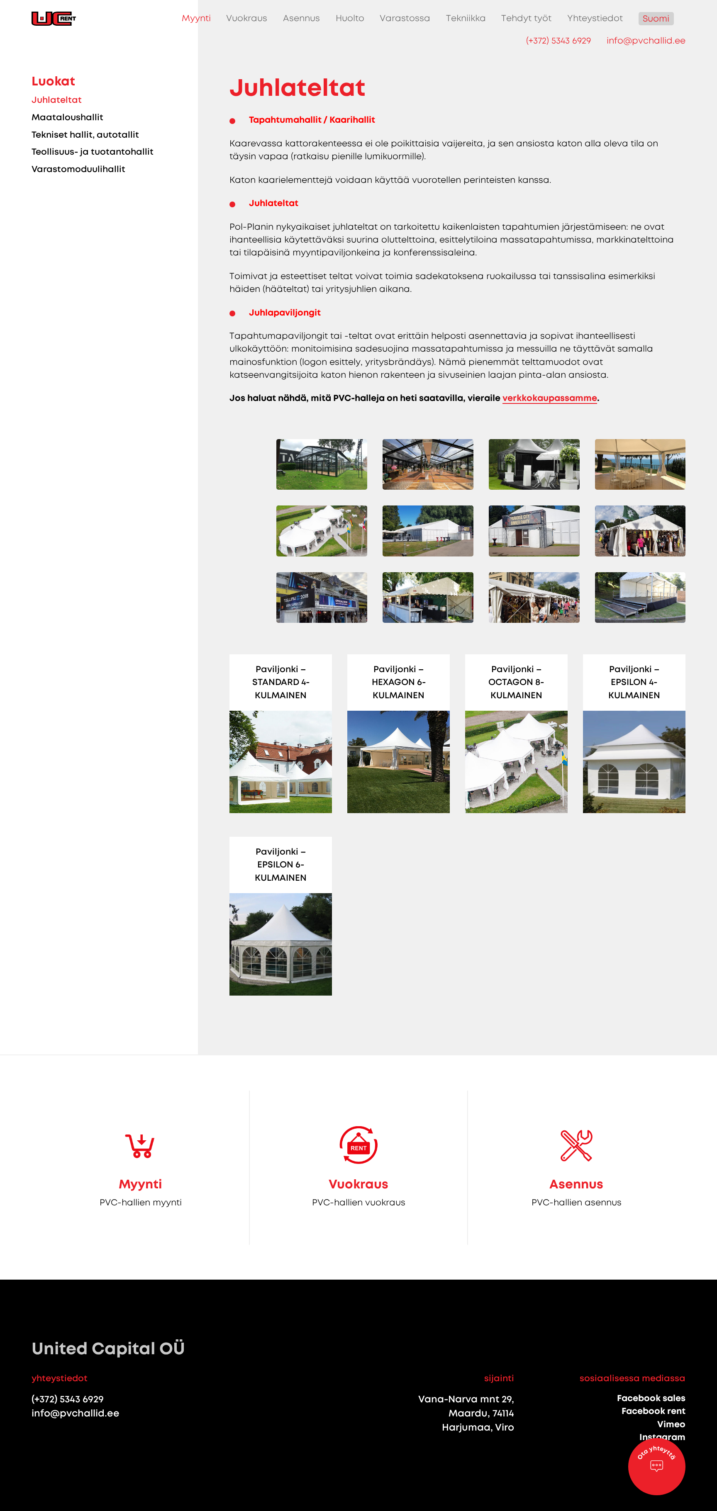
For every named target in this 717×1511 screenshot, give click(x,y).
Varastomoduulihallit (78, 169)
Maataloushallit (67, 117)
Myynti (196, 18)
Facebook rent (653, 1411)
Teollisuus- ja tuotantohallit (93, 152)
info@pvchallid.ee (646, 40)
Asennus (301, 18)
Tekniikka (466, 18)
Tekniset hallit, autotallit (85, 135)
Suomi (656, 18)
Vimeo (671, 1424)
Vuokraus (246, 18)
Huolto (350, 18)
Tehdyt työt (526, 18)
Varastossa (405, 18)
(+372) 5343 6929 (558, 40)
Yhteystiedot (595, 18)
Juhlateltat (57, 100)
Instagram (662, 1437)
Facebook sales (651, 1398)
